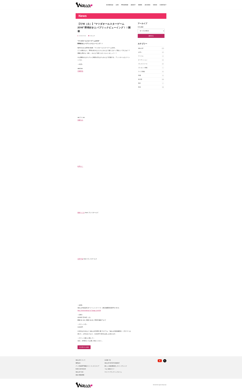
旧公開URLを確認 (84, 347)
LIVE (117, 5)
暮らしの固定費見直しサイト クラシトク (116, 366)
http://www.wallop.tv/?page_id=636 (89, 310)
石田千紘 (80, 259)
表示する (151, 36)
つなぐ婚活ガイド (109, 369)
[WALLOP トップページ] (84, 4)
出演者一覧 (108, 360)
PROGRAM (124, 5)
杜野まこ (80, 166)
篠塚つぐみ (81, 212)
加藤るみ (80, 120)
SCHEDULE (109, 5)
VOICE (155, 5)
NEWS (140, 5)
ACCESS (147, 5)
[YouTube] (160, 360)
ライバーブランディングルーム (113, 372)
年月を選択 (140, 27)
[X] (164, 360)
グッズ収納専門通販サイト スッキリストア (87, 366)
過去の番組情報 (80, 375)
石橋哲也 (80, 71)
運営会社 (78, 363)
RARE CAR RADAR (81, 369)
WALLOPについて (80, 360)
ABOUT (133, 5)
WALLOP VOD (79, 372)
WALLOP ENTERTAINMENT (112, 363)
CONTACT (163, 5)
